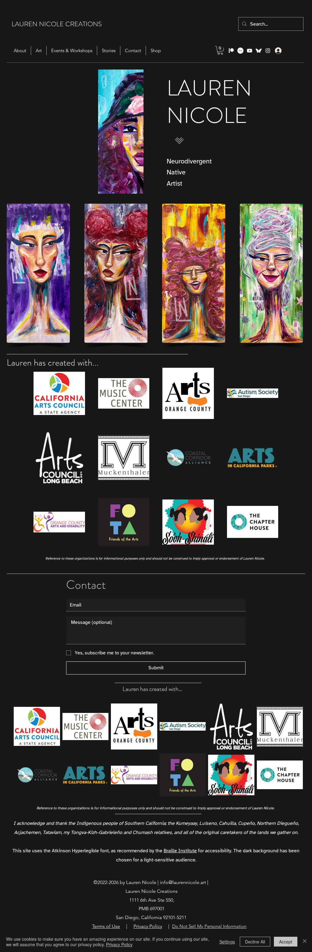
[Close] (304, 941)
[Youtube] (249, 51)
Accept (285, 942)
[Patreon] (231, 51)
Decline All (255, 942)
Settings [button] (227, 942)
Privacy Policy (119, 944)
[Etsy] (240, 51)
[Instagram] (268, 51)
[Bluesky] (259, 51)
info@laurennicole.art (183, 882)
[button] (220, 50)
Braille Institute (180, 851)
